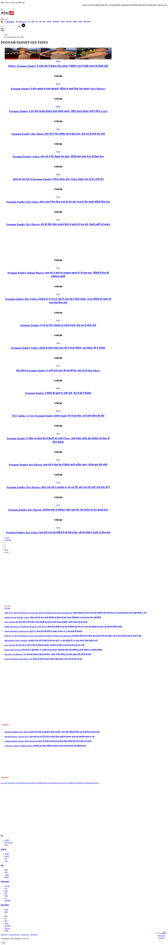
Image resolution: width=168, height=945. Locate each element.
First (7, 538)
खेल (44, 22)
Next (6, 550)
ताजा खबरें (7, 606)
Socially (22, 22)
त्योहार (6, 896)
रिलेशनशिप (8, 901)
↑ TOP (3, 943)
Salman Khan (94, 783)
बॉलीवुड (58, 61)
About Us (4, 935)
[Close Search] (23, 25)
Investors (34, 935)
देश (29, 22)
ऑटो (40, 22)
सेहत (6, 894)
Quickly (10, 22)
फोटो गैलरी (69, 22)
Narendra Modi (27, 783)
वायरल (62, 22)
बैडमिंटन (7, 877)
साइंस (6, 912)
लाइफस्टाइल (56, 22)
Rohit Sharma (58, 783)
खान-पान (7, 886)
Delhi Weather (48, 783)
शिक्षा (6, 845)
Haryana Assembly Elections (11, 783)
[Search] (1, 17)
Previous (8, 540)
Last (7, 552)
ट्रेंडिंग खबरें (7, 609)
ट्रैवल (6, 889)
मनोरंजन (49, 22)
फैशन (6, 891)
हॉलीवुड (7, 856)
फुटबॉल (7, 875)
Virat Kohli (68, 783)
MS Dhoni (75, 783)
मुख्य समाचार (87, 22)
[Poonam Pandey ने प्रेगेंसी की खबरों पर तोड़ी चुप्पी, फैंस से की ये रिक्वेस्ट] (58, 386)
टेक (37, 22)
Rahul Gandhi (84, 783)
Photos (7, 928)
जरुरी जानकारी (9, 843)
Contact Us (25, 935)
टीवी (6, 859)
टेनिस (6, 873)
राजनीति (7, 840)
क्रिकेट (6, 870)
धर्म (5, 898)
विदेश (32, 22)
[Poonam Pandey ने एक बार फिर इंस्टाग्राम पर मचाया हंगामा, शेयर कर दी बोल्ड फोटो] (58, 318)
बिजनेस (80, 22)
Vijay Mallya (38, 783)
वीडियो (75, 22)
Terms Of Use (14, 935)
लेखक (6, 910)
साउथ (6, 861)
